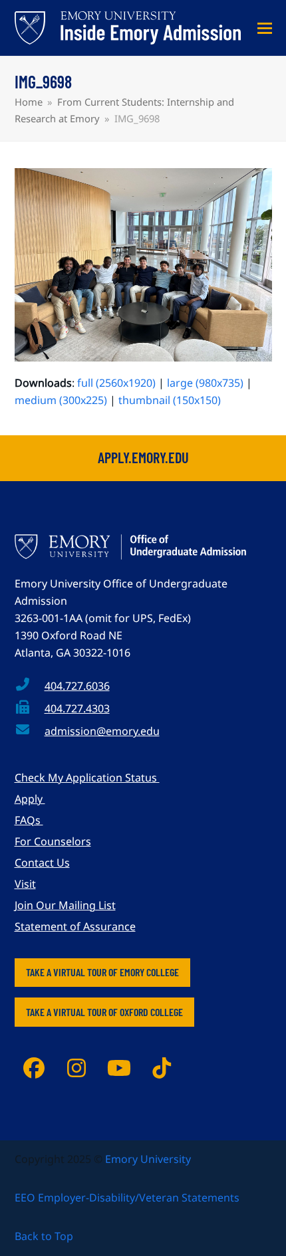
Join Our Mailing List (65, 905)
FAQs (29, 820)
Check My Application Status (87, 777)
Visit (25, 884)
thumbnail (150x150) (169, 400)
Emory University (148, 1159)
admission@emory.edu (102, 731)
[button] (264, 28)
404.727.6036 (77, 686)
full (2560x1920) (116, 382)
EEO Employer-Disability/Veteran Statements (127, 1197)
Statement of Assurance (75, 926)
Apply (30, 798)
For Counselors (53, 841)
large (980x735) (205, 382)
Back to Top (44, 1236)
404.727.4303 (77, 708)
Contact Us (42, 862)
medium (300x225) (61, 400)
